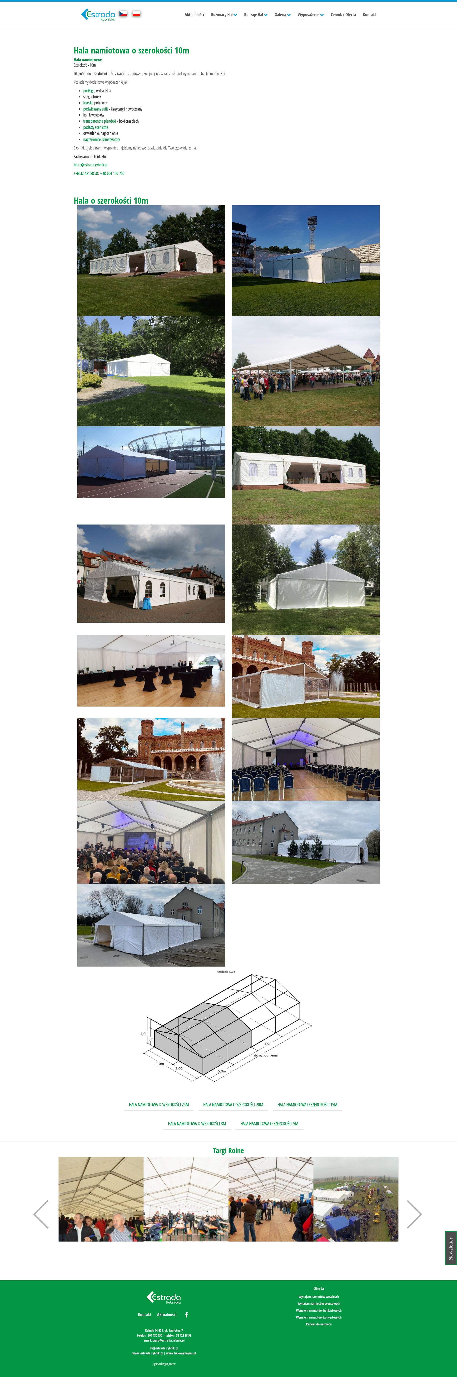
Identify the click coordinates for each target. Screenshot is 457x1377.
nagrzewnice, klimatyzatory (101, 139)
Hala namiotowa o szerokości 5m (269, 1123)
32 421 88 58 (183, 1335)
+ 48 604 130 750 (112, 173)
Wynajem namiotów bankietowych (319, 1310)
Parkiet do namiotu (319, 1324)
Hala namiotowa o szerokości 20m (233, 1104)
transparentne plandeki (99, 121)
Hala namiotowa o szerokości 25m (159, 1104)
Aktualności (194, 15)
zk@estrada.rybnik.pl (164, 1348)
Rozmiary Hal (222, 15)
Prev (43, 1213)
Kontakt (369, 15)
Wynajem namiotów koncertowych (319, 1317)
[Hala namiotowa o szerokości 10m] (306, 371)
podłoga (88, 90)
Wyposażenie (308, 15)
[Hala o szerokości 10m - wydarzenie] (151, 671)
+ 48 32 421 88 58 (86, 173)
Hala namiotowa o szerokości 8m (197, 1123)
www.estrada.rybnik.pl (147, 1353)
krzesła (88, 103)
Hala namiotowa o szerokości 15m (308, 1104)
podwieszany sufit (95, 109)
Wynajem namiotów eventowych (319, 1303)
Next (412, 1213)
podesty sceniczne (95, 127)
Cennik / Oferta (343, 15)
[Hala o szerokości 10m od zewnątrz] (151, 260)
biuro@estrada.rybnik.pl (90, 165)
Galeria (280, 15)
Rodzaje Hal (253, 15)
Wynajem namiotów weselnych (319, 1296)
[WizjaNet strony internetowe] (164, 1364)
